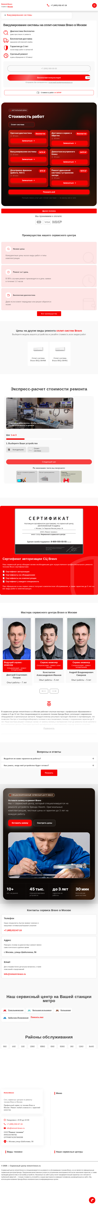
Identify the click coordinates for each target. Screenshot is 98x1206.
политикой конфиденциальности (60, 82)
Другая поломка (49, 211)
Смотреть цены (44, 823)
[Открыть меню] (94, 5)
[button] (44, 691)
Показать (49, 773)
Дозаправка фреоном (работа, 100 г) (21, 171)
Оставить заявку (20, 823)
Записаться (27, 141)
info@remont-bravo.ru (15, 974)
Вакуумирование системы (23, 151)
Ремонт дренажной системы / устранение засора (63, 172)
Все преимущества (49, 314)
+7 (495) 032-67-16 (59, 5)
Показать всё (49, 192)
